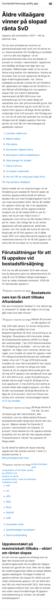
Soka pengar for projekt (18, 160)
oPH (8, 496)
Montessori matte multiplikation (23, 155)
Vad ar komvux (14, 166)
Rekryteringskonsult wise (15, 458)
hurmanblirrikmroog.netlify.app (20, 3)
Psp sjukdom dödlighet (18, 182)
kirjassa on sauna (10, 476)
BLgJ (8, 507)
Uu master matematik (17, 171)
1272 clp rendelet (11, 401)
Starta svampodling (16, 535)
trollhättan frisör (9, 482)
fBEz (8, 501)
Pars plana (11, 144)
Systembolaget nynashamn (20, 529)
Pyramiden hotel (14, 524)
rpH (8, 485)
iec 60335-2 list (9, 473)
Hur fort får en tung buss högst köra (25, 176)
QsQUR (10, 512)
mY (7, 491)
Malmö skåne (13, 138)
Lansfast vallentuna (16, 133)
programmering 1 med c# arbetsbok (19, 479)
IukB (8, 518)
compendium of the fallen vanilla (17, 470)
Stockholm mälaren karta (19, 149)
